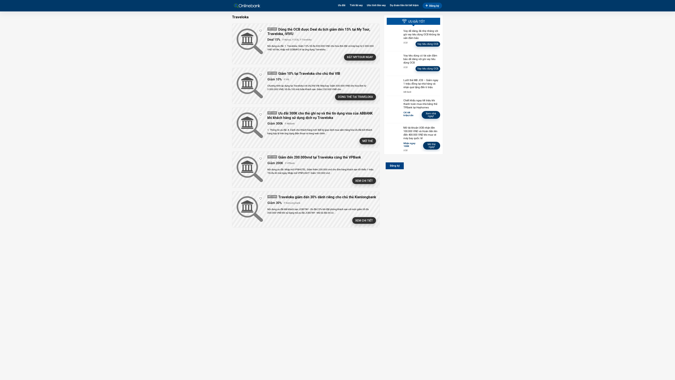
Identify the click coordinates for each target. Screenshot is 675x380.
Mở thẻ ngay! (432, 145)
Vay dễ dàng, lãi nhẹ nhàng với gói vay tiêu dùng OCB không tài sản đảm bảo (421, 34)
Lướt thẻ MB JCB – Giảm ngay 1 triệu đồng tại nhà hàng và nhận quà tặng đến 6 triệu (420, 84)
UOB (405, 150)
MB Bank (407, 92)
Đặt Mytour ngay (360, 57)
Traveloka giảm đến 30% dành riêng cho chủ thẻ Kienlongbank (327, 197)
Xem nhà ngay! (431, 115)
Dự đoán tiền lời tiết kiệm (404, 5)
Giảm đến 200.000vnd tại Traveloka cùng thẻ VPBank (319, 157)
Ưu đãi (341, 5)
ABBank (291, 123)
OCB (296, 40)
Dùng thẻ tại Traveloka (355, 97)
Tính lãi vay (356, 5)
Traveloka (306, 40)
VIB (287, 79)
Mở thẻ (367, 141)
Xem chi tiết (364, 180)
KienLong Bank (293, 203)
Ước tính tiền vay (376, 5)
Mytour (287, 40)
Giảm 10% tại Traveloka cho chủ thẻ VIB (309, 74)
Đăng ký (434, 5)
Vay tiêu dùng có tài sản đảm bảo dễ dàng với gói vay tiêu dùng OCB (420, 59)
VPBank (291, 163)
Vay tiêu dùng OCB (427, 44)
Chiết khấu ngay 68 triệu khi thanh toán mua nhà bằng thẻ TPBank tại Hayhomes (420, 104)
